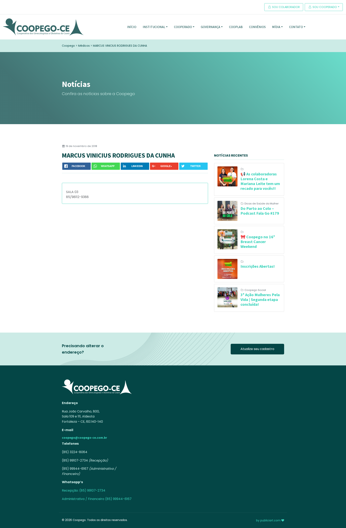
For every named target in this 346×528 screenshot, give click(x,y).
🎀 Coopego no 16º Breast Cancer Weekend (257, 241)
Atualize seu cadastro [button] (257, 349)
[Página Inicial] (43, 26)
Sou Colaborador (285, 7)
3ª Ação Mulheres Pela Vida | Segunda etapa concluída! (260, 299)
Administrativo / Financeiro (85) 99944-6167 (97, 499)
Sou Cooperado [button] (324, 7)
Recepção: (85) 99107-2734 (83, 490)
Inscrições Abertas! (257, 266)
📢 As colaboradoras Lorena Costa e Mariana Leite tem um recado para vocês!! (260, 181)
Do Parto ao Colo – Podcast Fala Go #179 (259, 211)
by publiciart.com (268, 520)
